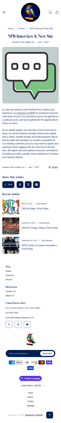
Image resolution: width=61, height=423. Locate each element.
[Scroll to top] (49, 415)
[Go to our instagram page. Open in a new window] (18, 324)
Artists (8, 271)
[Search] (50, 12)
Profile (30, 401)
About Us (10, 295)
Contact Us (11, 291)
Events (22, 28)
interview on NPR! (26, 113)
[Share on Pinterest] (36, 184)
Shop (30, 393)
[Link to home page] (30, 339)
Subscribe (47, 353)
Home (10, 28)
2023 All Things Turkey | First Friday (40, 228)
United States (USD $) (31, 385)
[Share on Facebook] (20, 184)
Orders (30, 397)
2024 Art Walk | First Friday (35, 208)
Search (9, 279)
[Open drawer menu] (4, 12)
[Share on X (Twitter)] (28, 184)
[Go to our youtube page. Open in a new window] (27, 324)
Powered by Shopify (34, 415)
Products (10, 275)
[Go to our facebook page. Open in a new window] (9, 324)
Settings (30, 406)
